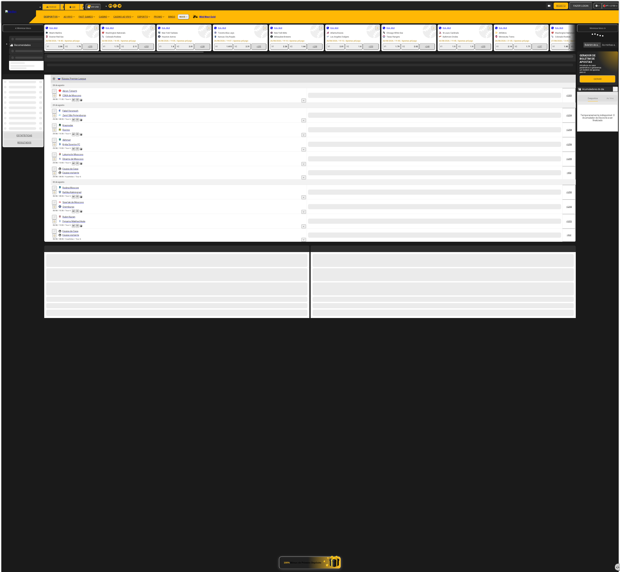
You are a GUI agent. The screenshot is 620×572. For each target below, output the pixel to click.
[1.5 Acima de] (532, 135)
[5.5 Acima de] (532, 178)
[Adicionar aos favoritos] (96, 28)
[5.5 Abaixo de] (555, 178)
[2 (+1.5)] (519, 135)
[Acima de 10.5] (422, 178)
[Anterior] (40, 57)
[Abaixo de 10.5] (444, 178)
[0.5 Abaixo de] (555, 101)
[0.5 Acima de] (532, 101)
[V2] (370, 101)
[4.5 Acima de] (532, 241)
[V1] (346, 101)
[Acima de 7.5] (422, 241)
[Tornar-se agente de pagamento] (549, 6)
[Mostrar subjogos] (336, 106)
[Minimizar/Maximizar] (615, 89)
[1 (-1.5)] (496, 135)
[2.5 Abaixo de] (555, 212)
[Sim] (458, 101)
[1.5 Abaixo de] (555, 135)
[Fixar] (54, 97)
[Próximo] (320, 386)
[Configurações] (598, 6)
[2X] (408, 101)
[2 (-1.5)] (519, 101)
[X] (358, 101)
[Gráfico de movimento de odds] (77, 105)
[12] (396, 101)
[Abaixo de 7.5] (444, 241)
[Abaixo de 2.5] (444, 101)
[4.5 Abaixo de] (555, 241)
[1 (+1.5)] (496, 101)
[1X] (384, 101)
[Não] (482, 101)
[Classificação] (81, 105)
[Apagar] (572, 386)
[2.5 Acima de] (532, 212)
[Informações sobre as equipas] (84, 105)
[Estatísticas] (73, 105)
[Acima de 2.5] (422, 101)
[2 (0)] (519, 150)
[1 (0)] (496, 150)
